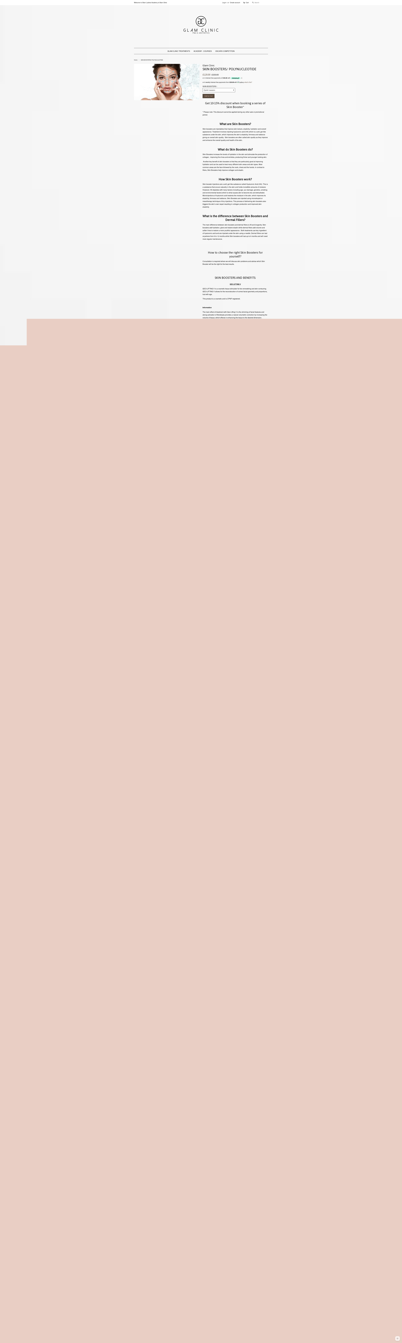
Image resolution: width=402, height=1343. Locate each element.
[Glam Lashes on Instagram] (189, 1312)
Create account (235, 2)
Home (135, 60)
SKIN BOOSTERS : (210, 86)
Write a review (156, 1293)
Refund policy (138, 1328)
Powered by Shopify (212, 1334)
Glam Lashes (200, 1334)
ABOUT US (137, 1314)
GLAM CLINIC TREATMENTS (179, 51)
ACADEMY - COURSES (203, 51)
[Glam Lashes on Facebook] (181, 1312)
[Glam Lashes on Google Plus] (185, 1312)
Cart (247, 2)
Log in (224, 2)
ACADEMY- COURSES (141, 1317)
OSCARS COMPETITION (225, 51)
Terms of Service (139, 1325)
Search (136, 1312)
